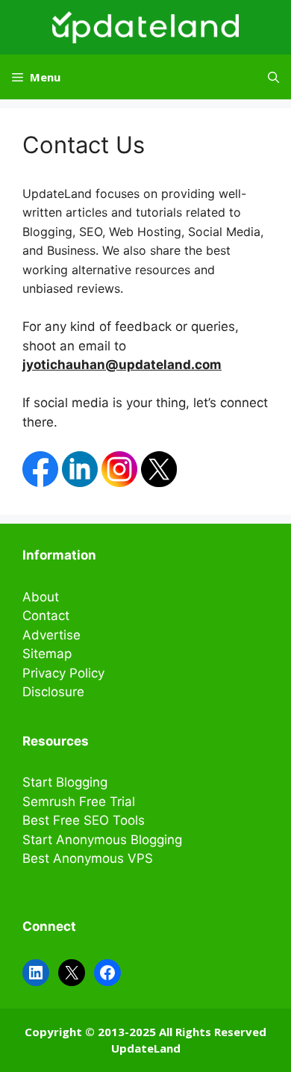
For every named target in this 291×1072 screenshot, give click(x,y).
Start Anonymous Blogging (102, 839)
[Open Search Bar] (273, 77)
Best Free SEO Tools (83, 820)
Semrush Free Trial (78, 801)
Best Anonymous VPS (87, 858)
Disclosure (53, 691)
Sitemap (47, 653)
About (40, 596)
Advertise (51, 635)
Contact (45, 615)
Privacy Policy (63, 673)
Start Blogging (64, 782)
